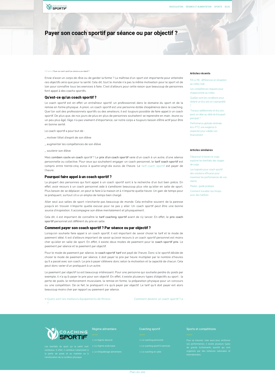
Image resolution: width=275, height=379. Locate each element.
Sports (218, 7)
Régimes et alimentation (198, 7)
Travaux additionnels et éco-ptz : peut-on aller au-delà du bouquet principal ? (207, 114)
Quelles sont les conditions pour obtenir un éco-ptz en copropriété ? (207, 101)
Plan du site (137, 372)
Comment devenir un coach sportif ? (157, 299)
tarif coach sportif (153, 166)
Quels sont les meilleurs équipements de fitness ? (78, 301)
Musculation (176, 7)
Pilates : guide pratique (202, 186)
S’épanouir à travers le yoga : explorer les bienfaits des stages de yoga (207, 160)
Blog (227, 7)
